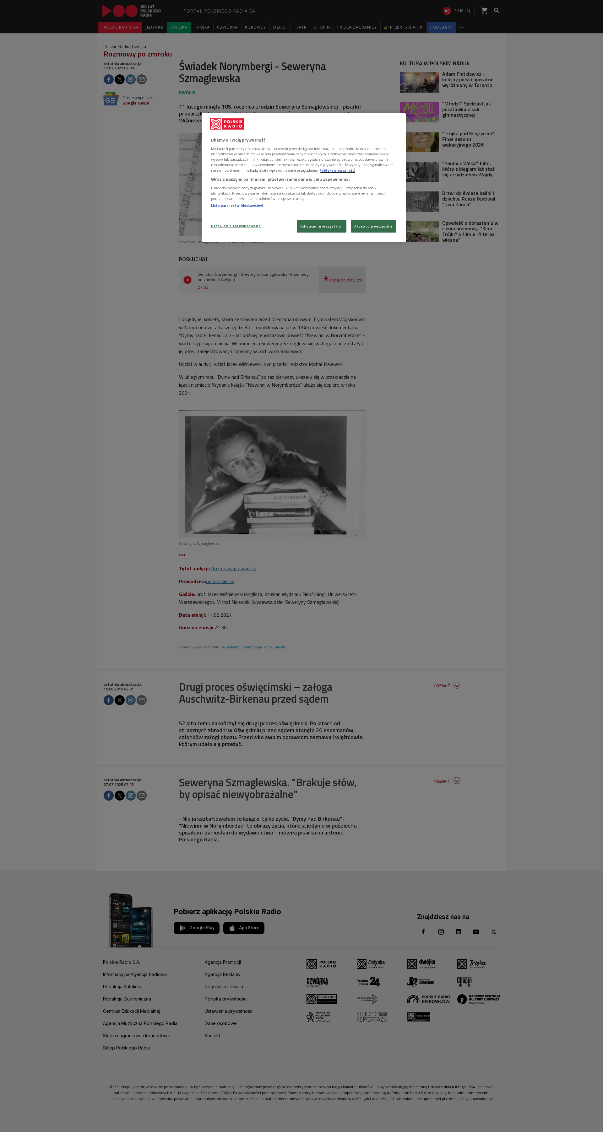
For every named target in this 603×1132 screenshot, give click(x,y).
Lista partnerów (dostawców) (237, 205)
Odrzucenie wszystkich (321, 226)
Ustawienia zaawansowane (236, 225)
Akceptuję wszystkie (373, 226)
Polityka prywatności (337, 170)
